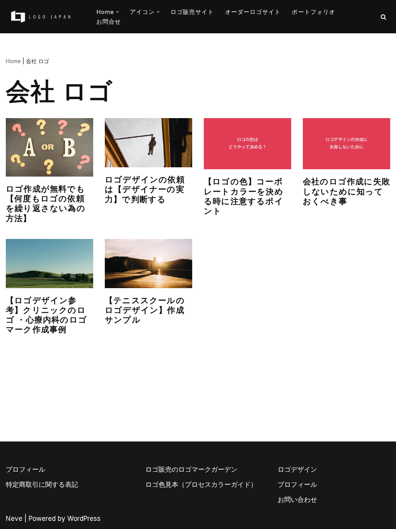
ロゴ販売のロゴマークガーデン (191, 469)
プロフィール (25, 469)
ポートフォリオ (313, 11)
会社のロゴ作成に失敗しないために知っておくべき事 (346, 191)
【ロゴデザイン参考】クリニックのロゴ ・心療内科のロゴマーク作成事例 (46, 315)
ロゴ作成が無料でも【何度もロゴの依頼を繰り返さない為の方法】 (45, 203)
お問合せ (108, 21)
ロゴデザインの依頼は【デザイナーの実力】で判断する (145, 189)
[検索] (383, 17)
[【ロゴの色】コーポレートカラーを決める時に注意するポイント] (247, 143)
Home (13, 61)
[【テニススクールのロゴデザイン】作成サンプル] (148, 263)
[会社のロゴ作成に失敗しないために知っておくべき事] (346, 143)
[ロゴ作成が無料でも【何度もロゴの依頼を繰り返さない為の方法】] (49, 147)
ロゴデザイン (297, 469)
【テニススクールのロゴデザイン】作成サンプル (145, 310)
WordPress (84, 518)
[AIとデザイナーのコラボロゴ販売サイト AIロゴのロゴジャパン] (40, 16)
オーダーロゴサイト (253, 11)
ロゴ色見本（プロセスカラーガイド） (201, 484)
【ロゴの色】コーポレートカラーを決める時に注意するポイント (243, 196)
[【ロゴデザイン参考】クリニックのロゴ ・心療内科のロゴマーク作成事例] (49, 263)
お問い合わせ (297, 499)
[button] (117, 12)
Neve (14, 518)
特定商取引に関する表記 (42, 484)
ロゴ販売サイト (192, 11)
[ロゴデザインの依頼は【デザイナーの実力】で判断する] (148, 142)
